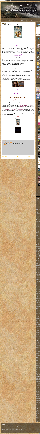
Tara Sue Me (37, 407)
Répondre (5, 144)
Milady (37, 231)
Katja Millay (37, 328)
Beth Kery (37, 264)
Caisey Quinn (37, 267)
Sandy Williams (37, 390)
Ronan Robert (37, 385)
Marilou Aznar (37, 355)
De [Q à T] (27, 20)
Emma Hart (37, 289)
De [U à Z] (31, 20)
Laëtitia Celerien (37, 337)
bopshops (28, 431)
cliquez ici (37, 205)
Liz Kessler (38, 343)
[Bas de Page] (39, 433)
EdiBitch (37, 211)
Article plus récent (4, 156)
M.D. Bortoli (37, 349)
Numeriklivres (37, 233)
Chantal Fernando (38, 272)
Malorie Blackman (38, 351)
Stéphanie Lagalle (38, 402)
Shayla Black (38, 395)
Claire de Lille (37, 277)
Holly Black (39, 304)
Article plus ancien (31, 156)
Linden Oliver (37, 341)
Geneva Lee (37, 300)
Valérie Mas (37, 412)
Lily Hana (37, 340)
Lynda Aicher (38, 347)
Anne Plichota (37, 258)
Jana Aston (37, 311)
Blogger (33, 431)
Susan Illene (37, 403)
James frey (37, 310)
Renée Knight (37, 383)
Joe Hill (37, 318)
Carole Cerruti (37, 268)
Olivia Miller (37, 374)
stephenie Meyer (38, 418)
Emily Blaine (37, 287)
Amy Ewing (37, 252)
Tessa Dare (37, 408)
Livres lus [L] (17, 20)
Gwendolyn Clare (38, 302)
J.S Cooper (37, 308)
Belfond (37, 208)
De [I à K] (13, 20)
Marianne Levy (37, 353)
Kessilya (37, 330)
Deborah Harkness (38, 281)
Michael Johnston (38, 364)
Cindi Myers (38, 276)
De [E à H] (9, 20)
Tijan (36, 410)
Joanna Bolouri (37, 317)
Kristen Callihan (37, 332)
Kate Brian (37, 326)
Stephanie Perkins (38, 400)
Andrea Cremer (37, 254)
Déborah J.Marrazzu (38, 283)
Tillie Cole (38, 410)
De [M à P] (22, 20)
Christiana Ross (37, 274)
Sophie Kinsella (37, 399)
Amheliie (38, 251)
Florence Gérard (38, 295)
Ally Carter (37, 248)
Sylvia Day (37, 404)
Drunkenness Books (6, 142)
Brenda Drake (37, 265)
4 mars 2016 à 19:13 (10, 142)
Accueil (18, 156)
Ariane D (39, 259)
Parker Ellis (37, 376)
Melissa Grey (37, 362)
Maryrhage (37, 358)
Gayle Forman (37, 299)
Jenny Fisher (37, 316)
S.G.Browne (39, 387)
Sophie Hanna (37, 398)
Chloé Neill (37, 273)
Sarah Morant (37, 392)
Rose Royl (39, 386)
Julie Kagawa (37, 322)
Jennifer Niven (37, 315)
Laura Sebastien (38, 334)
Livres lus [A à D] (4, 20)
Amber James (38, 250)
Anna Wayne (37, 257)
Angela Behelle (38, 255)
